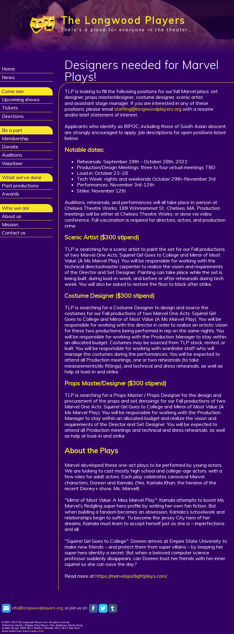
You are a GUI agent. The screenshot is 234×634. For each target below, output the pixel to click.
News (8, 77)
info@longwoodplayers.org (37, 607)
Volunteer (12, 163)
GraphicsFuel (36, 630)
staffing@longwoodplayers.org (148, 109)
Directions (13, 116)
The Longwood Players (123, 20)
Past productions (20, 185)
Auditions (12, 155)
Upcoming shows (21, 99)
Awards (10, 194)
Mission (10, 224)
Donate (10, 147)
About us (11, 216)
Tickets (10, 108)
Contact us (14, 233)
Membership (15, 138)
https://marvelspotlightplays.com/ (131, 576)
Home (8, 69)
